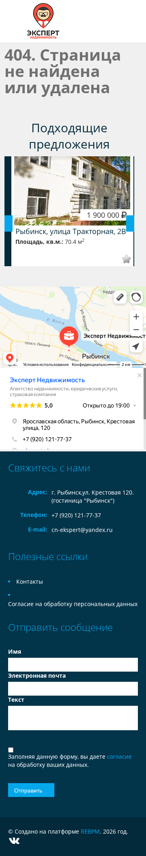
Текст (16, 699)
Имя (14, 651)
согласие (119, 756)
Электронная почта (37, 675)
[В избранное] (121, 259)
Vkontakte (14, 841)
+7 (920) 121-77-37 (76, 515)
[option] (72, 211)
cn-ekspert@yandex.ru (82, 530)
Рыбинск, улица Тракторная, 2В (70, 231)
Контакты (29, 581)
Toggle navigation (15, 21)
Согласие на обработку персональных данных (72, 604)
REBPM (90, 831)
